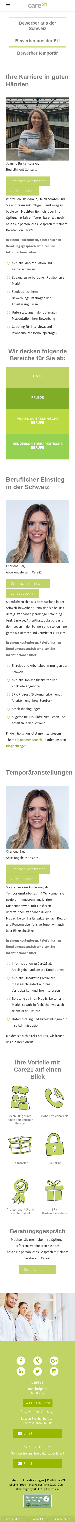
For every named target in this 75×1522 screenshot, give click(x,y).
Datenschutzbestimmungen (27, 1480)
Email (27, 1433)
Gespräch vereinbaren (28, 181)
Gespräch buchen (38, 1269)
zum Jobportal (22, 191)
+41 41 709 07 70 (39, 1403)
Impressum (52, 1489)
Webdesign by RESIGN (29, 1489)
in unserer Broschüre (31, 739)
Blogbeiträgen (16, 746)
